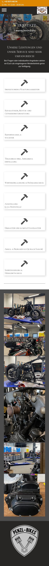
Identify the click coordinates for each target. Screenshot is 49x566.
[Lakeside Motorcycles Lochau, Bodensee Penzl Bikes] (24, 544)
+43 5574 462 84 (10, 1)
